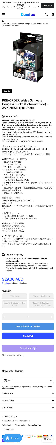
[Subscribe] (50, 380)
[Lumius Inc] (28, 14)
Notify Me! (28, 336)
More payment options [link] (12, 355)
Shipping (5, 283)
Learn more (47, 5)
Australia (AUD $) (8, 417)
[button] (52, 14)
